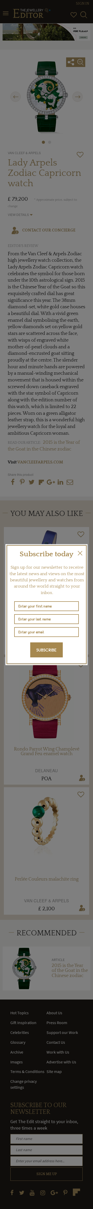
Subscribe (46, 650)
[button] (80, 553)
